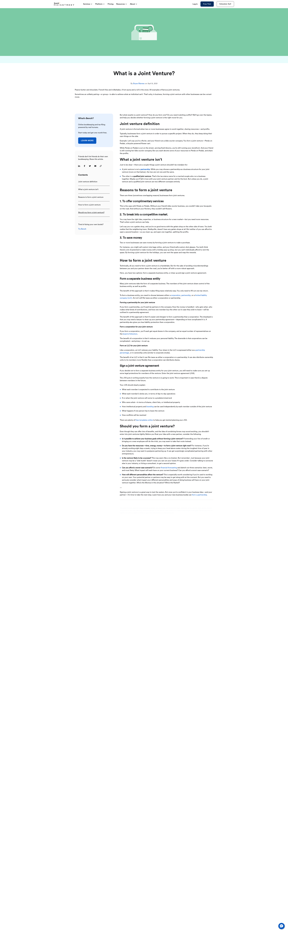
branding (150, 406)
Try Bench (82, 229)
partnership (186, 295)
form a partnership (199, 495)
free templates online (144, 420)
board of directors (130, 334)
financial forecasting (169, 468)
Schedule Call (225, 4)
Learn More (87, 140)
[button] (281, 926)
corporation (175, 295)
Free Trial (207, 4)
